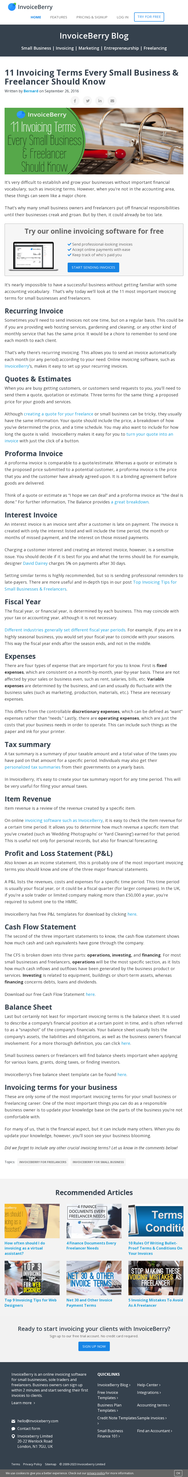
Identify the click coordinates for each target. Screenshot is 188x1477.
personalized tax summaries (33, 767)
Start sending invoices (93, 267)
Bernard (31, 91)
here (131, 914)
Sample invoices (151, 1417)
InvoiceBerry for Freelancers (42, 1162)
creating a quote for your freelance (58, 414)
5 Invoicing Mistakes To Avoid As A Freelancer (155, 1303)
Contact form (28, 1428)
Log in (122, 17)
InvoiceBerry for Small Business (98, 1162)
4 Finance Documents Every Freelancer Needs (91, 1246)
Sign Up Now (94, 1346)
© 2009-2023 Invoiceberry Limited (82, 1464)
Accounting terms (152, 1405)
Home (36, 17)
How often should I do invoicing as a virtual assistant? (25, 1248)
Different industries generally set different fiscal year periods (65, 630)
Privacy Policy (32, 1464)
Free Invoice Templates (107, 1395)
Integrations (148, 1392)
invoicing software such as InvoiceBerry (64, 820)
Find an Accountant (154, 1430)
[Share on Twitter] (87, 100)
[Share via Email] (112, 100)
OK (178, 1473)
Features (58, 17)
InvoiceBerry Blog (113, 1384)
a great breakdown (130, 502)
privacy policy (96, 1473)
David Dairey (35, 563)
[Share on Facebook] (75, 100)
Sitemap (50, 1464)
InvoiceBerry (17, 366)
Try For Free (149, 16)
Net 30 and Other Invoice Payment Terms (89, 1303)
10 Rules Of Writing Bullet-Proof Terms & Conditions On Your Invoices (155, 1248)
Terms (15, 1464)
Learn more (22, 1402)
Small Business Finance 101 (110, 1433)
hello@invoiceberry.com (37, 1420)
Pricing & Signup (92, 17)
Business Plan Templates (109, 1408)
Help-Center (148, 1384)
